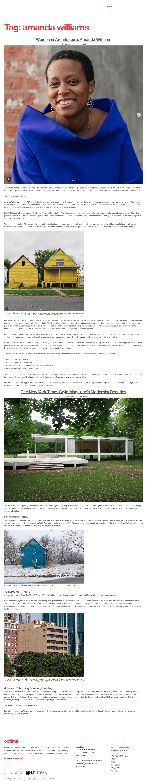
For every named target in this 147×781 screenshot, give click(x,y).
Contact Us (115, 768)
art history (90, 382)
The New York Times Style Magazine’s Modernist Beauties (73, 392)
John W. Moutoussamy (106, 711)
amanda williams (36, 382)
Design (7, 385)
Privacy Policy (33, 779)
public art (23, 385)
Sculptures (115, 765)
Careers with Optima (119, 756)
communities (114, 6)
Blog (113, 762)
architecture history (78, 382)
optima (25, 713)
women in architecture (44, 385)
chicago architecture (109, 382)
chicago (97, 382)
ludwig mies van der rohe (125, 711)
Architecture (65, 382)
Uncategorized (17, 382)
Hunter (85, 44)
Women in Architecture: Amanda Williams (73, 39)
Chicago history (133, 382)
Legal (40, 779)
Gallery (114, 759)
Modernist (18, 713)
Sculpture (31, 385)
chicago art (122, 382)
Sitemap (114, 771)
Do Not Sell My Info (50, 779)
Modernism (14, 385)
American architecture (51, 382)
